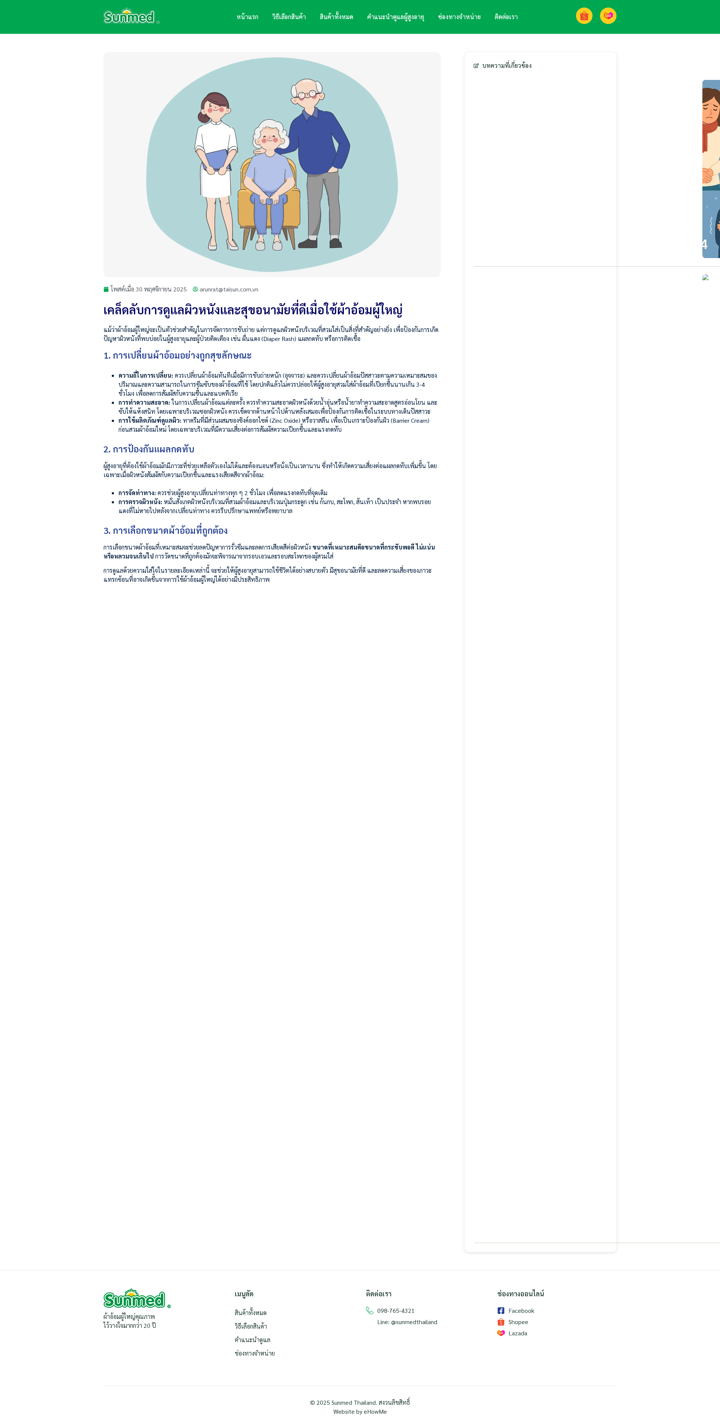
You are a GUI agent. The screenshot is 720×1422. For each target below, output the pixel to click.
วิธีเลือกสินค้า (289, 17)
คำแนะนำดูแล (252, 1340)
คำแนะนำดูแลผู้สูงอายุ (395, 17)
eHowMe (375, 1411)
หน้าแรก (247, 17)
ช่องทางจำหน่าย (459, 17)
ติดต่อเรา (506, 17)
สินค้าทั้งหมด (336, 17)
